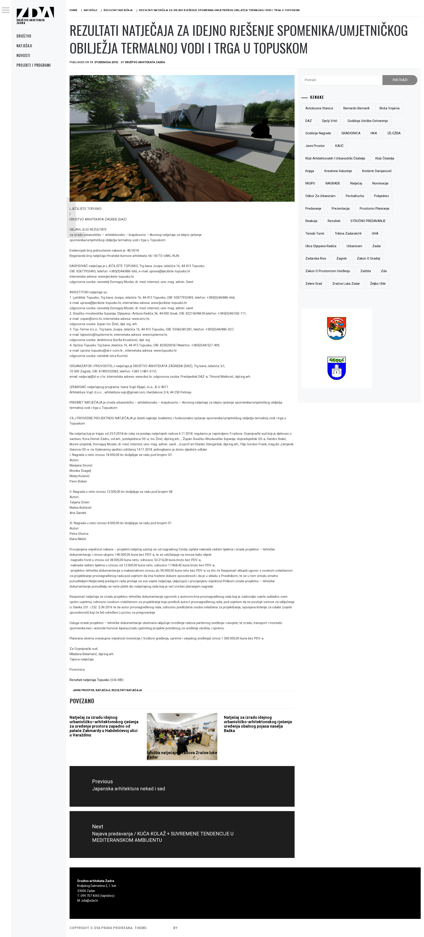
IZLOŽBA (394, 133)
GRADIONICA (350, 133)
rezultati (334, 221)
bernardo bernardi (356, 108)
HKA (374, 133)
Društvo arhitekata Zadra (31, 21)
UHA (375, 233)
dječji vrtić (329, 121)
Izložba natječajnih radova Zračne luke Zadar (182, 754)
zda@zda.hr (89, 900)
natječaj (356, 183)
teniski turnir (314, 233)
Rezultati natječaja (127, 690)
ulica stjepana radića (320, 246)
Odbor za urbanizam (320, 196)
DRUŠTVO (24, 36)
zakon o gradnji (368, 258)
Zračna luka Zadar (346, 284)
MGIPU (310, 183)
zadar (376, 246)
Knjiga (309, 171)
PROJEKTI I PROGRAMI (34, 65)
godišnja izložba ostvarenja (368, 121)
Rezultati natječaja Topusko (90, 680)
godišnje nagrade (318, 133)
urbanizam (354, 246)
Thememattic (191, 928)
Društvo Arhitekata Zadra (145, 62)
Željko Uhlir (378, 284)
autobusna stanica (319, 108)
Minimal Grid (160, 928)
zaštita (365, 271)
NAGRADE (333, 183)
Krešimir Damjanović (377, 171)
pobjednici (381, 196)
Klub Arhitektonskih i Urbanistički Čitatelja (335, 158)
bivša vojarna (389, 108)
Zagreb (341, 258)
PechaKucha (355, 196)
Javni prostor (83, 690)
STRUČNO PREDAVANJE (368, 221)
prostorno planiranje (374, 209)
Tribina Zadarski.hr (348, 233)
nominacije (380, 183)
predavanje (313, 209)
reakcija (311, 221)
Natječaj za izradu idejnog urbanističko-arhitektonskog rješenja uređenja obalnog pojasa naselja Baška (258, 724)
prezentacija (341, 209)
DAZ (308, 121)
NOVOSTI (23, 55)
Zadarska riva (315, 258)
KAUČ (339, 146)
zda (384, 271)
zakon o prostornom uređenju (327, 271)
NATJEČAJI (24, 45)
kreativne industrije (338, 171)
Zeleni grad (313, 284)
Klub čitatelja (384, 158)
